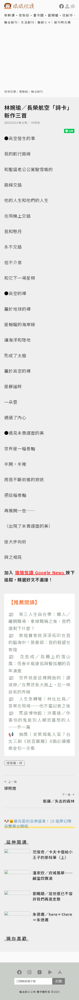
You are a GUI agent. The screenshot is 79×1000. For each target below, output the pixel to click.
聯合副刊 (11, 22)
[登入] (67, 6)
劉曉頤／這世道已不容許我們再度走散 (53, 896)
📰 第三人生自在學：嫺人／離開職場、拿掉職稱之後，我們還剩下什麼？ (39, 621)
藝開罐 (53, 15)
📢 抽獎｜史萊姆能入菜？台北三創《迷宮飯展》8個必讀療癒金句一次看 (39, 741)
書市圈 (38, 15)
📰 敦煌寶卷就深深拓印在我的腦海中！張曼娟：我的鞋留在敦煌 (39, 642)
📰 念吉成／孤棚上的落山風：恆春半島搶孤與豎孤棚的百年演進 (39, 663)
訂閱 (58, 981)
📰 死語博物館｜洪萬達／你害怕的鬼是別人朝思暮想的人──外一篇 (39, 720)
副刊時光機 (62, 22)
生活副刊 (27, 22)
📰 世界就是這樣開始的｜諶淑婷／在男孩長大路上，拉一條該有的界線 (39, 684)
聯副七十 (44, 22)
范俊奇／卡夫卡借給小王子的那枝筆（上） (53, 854)
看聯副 (24, 15)
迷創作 (67, 15)
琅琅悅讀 (10, 91)
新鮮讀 (9, 15)
